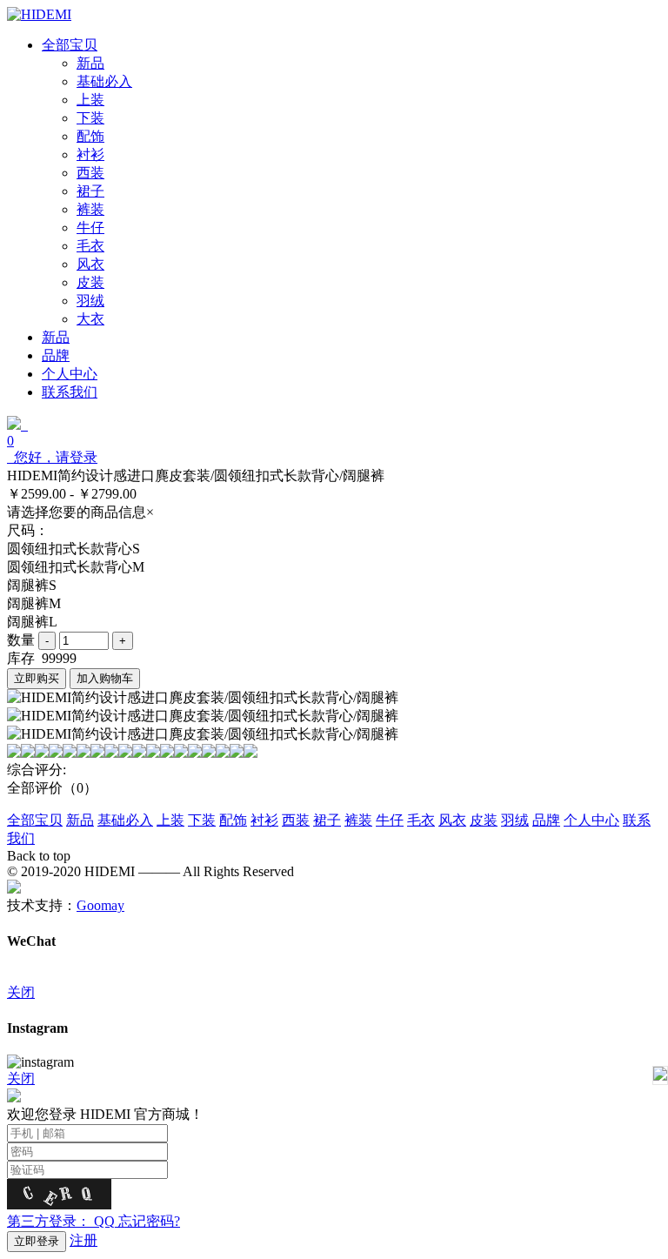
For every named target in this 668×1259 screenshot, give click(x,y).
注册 (83, 1240)
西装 (296, 820)
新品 (80, 820)
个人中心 (591, 820)
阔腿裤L (32, 621)
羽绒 (515, 820)
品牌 (546, 820)
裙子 (327, 820)
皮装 (484, 820)
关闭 (21, 992)
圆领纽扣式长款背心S (73, 548)
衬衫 (264, 820)
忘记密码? (149, 1221)
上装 (170, 820)
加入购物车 (105, 678)
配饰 (233, 820)
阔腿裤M (34, 603)
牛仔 (390, 820)
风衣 (452, 820)
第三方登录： (61, 1221)
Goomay (100, 905)
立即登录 (36, 1241)
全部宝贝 (35, 820)
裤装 (358, 820)
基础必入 (125, 820)
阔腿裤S (32, 585)
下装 (202, 820)
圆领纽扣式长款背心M (75, 566)
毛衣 (421, 820)
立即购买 (36, 678)
